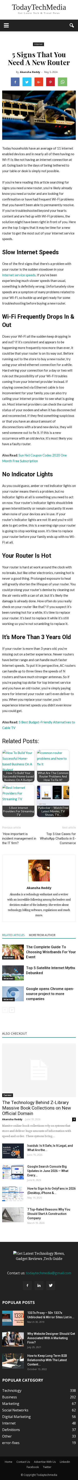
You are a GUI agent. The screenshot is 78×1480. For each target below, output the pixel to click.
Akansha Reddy (30, 72)
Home (8, 1462)
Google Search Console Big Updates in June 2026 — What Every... (47, 1171)
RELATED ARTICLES (13, 935)
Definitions (11, 1429)
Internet (38, 44)
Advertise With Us (45, 1462)
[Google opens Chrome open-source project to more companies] (13, 993)
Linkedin (65, 1462)
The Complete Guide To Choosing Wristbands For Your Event (51, 952)
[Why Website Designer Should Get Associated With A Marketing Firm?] (13, 1339)
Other (7, 1436)
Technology (11, 1390)
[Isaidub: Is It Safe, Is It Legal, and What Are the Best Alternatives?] (13, 1150)
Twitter (47, 1467)
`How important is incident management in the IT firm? (19, 838)
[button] (72, 25)
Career (7, 1095)
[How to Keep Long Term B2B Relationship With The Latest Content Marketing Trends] (13, 1361)
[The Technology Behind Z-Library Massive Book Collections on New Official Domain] (39, 1070)
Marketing (10, 1403)
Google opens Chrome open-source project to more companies (50, 994)
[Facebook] (27, 1285)
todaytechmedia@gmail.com (48, 1273)
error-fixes (11, 1442)
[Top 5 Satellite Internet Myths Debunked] (13, 972)
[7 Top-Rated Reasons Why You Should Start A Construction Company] (13, 1214)
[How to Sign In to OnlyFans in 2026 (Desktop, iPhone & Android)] (13, 1193)
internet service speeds (19, 275)
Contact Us (23, 1462)
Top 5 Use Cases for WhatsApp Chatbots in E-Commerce (58, 838)
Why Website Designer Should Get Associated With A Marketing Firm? (51, 1338)
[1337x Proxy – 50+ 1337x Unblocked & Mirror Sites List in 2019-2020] (13, 1318)
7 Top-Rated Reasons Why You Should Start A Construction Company (48, 1214)
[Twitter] (50, 1285)
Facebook (33, 1467)
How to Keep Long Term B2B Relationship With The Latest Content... (47, 1360)
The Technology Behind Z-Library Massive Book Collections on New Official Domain (36, 1108)
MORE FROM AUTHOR (42, 935)
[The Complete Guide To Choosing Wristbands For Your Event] (13, 952)
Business (9, 1397)
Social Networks (15, 1410)
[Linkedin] (39, 1285)
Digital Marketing (16, 1416)
